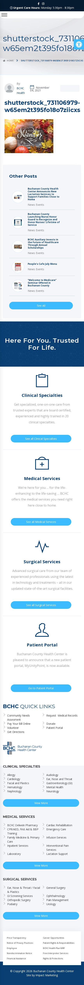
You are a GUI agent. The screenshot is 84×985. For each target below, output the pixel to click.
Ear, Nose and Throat (59, 779)
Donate (50, 724)
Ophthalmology (55, 896)
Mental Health (54, 787)
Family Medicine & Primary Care (23, 839)
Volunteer (13, 728)
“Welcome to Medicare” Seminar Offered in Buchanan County (42, 283)
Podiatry (12, 904)
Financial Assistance (16, 958)
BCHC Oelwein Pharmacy (22, 825)
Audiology (52, 775)
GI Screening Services (20, 896)
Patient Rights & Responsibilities (58, 942)
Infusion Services (56, 837)
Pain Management (57, 900)
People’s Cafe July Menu (42, 264)
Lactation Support (57, 854)
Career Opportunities (53, 937)
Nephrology (14, 791)
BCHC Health (21, 90)
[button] (79, 44)
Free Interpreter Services (55, 953)
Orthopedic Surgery (18, 900)
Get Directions (15, 732)
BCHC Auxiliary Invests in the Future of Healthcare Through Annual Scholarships (43, 243)
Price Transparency (16, 937)
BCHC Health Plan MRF (54, 948)
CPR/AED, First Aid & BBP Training (23, 831)
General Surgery (55, 888)
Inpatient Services (17, 845)
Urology (51, 904)
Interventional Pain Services (57, 848)
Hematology (14, 787)
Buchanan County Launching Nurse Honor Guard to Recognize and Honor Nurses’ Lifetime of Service (44, 219)
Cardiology (13, 779)
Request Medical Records (62, 715)
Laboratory (14, 854)
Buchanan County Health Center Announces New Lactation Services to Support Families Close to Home (43, 194)
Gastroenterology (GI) (59, 783)
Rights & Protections (53, 958)
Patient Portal (54, 728)
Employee (12, 948)
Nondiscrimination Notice (19, 953)
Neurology (52, 791)
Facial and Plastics (18, 783)
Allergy (11, 775)
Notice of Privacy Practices (20, 942)
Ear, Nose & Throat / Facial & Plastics (24, 890)
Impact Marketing (47, 975)
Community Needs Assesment (18, 717)
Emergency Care (56, 829)
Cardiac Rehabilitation (59, 825)
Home (10, 60)
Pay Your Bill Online (18, 724)
